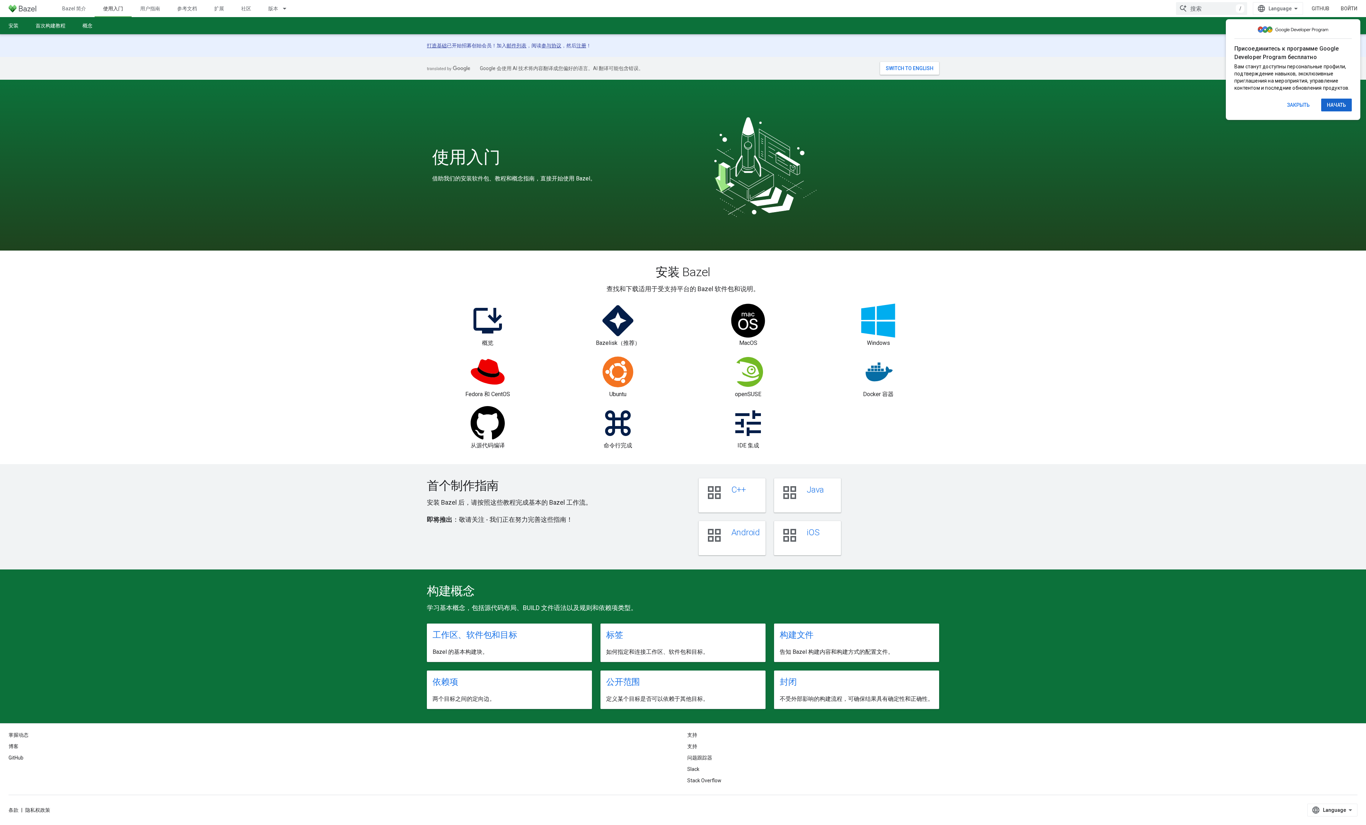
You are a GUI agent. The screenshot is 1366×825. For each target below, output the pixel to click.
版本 (273, 8)
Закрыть (1298, 105)
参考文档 (187, 8)
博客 (13, 746)
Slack (693, 769)
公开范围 (623, 682)
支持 (692, 746)
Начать (1336, 105)
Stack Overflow (704, 780)
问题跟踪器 (699, 758)
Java (815, 490)
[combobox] (1211, 8)
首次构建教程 (50, 25)
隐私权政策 (37, 810)
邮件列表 (516, 45)
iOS (813, 532)
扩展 (219, 8)
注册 (581, 45)
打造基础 (437, 45)
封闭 (788, 682)
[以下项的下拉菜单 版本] (287, 8)
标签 (614, 635)
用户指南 (150, 8)
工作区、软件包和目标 (475, 635)
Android (745, 532)
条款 (13, 810)
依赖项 (445, 682)
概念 (87, 25)
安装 (13, 25)
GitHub (1320, 8)
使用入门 (113, 8)
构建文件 (797, 635)
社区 (246, 8)
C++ (738, 490)
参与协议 (551, 45)
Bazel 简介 (74, 8)
